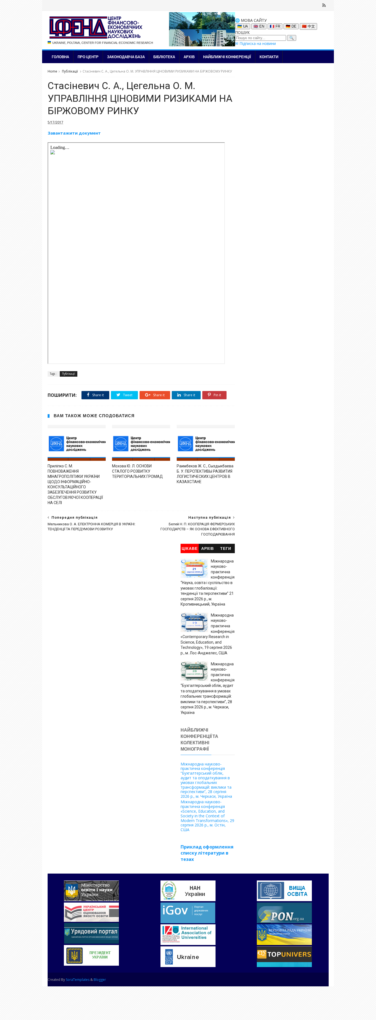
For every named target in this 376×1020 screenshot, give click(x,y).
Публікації (70, 71)
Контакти (269, 57)
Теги (225, 548)
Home (52, 71)
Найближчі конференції (227, 57)
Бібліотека (164, 57)
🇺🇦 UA (242, 26)
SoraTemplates (77, 979)
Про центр (88, 57)
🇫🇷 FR (275, 26)
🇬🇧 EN (259, 26)
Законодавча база (126, 57)
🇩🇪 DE (291, 26)
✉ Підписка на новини (255, 43)
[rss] (324, 5)
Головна (60, 57)
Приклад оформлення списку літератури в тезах (207, 853)
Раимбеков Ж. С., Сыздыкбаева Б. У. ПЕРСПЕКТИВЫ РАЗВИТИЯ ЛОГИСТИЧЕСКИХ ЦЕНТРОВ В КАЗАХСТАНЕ (205, 474)
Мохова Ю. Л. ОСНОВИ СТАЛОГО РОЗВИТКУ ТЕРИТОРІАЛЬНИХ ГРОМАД (137, 471)
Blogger (100, 979)
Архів (189, 57)
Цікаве (190, 548)
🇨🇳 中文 (308, 26)
